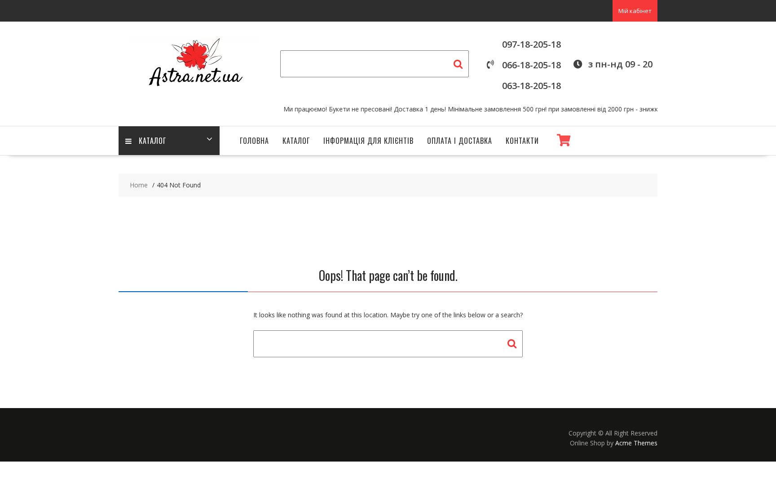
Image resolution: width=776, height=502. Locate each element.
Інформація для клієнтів (368, 140)
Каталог (152, 140)
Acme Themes (636, 443)
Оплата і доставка (459, 140)
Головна (254, 140)
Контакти (522, 140)
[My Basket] (563, 140)
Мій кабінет (635, 11)
